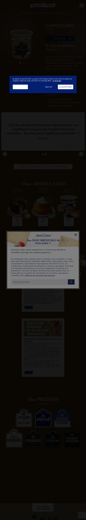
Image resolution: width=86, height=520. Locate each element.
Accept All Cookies (65, 87)
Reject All (48, 87)
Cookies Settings (20, 87)
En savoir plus (57, 81)
